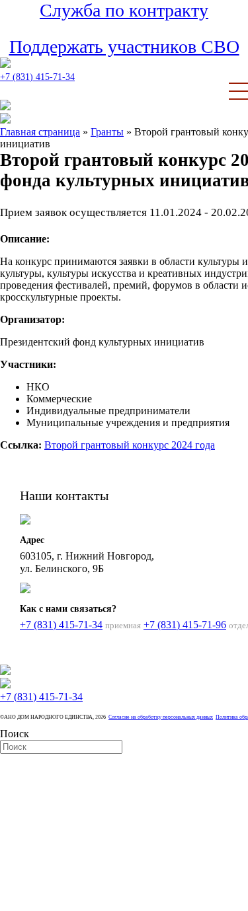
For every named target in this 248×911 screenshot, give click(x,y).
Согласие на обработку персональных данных (160, 717)
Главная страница (40, 131)
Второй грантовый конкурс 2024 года (129, 445)
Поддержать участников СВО (124, 46)
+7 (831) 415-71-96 (185, 624)
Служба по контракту (124, 10)
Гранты (107, 131)
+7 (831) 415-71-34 (37, 77)
